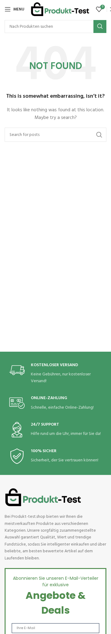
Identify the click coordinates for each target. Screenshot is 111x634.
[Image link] (43, 497)
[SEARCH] (99, 26)
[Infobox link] (55, 373)
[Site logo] (60, 9)
